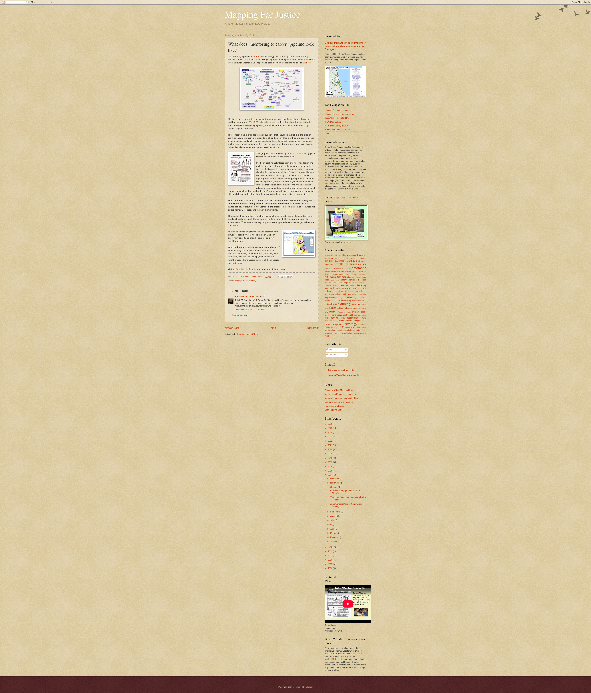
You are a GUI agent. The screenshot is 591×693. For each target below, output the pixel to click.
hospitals (362, 280)
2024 (330, 432)
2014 (330, 475)
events (333, 277)
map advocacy (353, 288)
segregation (352, 317)
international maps (359, 283)
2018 (330, 458)
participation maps (359, 300)
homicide (352, 280)
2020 (330, 449)
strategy (252, 281)
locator (341, 288)
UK (354, 330)
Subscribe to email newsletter (338, 129)
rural (327, 318)
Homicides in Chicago (334, 406)
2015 (330, 471)
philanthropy (331, 304)
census (363, 261)
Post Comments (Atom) (247, 334)
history (344, 280)
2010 (330, 560)
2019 (330, 454)
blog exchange (349, 255)
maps (335, 298)
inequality (347, 282)
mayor (341, 298)
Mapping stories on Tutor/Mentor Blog (341, 398)
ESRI (327, 277)
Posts (331, 349)
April (332, 529)
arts (339, 255)
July (332, 520)
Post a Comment (239, 315)
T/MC (358, 327)
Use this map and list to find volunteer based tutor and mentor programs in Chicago (345, 46)
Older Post (312, 327)
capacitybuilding (352, 261)
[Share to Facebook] (287, 276)
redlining (357, 315)
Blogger (309, 687)
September (335, 512)
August (333, 516)
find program (356, 277)
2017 (330, 462)
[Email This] (278, 276)
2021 (330, 445)
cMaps (333, 264)
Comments (333, 355)
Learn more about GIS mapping (339, 402)
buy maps (339, 261)
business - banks (332, 258)
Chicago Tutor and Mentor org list (339, 114)
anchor (327, 255)
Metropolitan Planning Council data (340, 394)
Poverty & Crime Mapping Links (339, 390)
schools (334, 317)
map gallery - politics (356, 294)
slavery (335, 321)
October (334, 487)
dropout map (352, 274)
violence (329, 333)
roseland (363, 315)
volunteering (360, 333)
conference (337, 268)
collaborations (347, 264)
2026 (330, 424)
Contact (328, 133)
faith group (342, 277)
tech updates (330, 330)
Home (272, 327)
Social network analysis (350, 320)
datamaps (359, 268)
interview (328, 285)
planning (344, 304)
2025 (330, 428)
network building (332, 300)
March (333, 533)
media (348, 297)
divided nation (331, 274)
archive (334, 255)
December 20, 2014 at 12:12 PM (249, 309)
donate (342, 274)
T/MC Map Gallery (333, 122)
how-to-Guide (337, 283)
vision (337, 333)
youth (327, 336)
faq (349, 277)
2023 (330, 436)
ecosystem (362, 274)
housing (328, 283)
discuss (355, 271)
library (335, 288)
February (334, 537)
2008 (330, 568)
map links (329, 298)
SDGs (343, 318)
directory (340, 271)
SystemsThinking (332, 327)
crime (347, 268)
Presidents (341, 312)
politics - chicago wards (347, 308)
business (361, 255)
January (334, 542)
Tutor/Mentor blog (244, 269)
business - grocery (348, 258)
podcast (363, 304)
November (335, 483)
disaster (348, 271)
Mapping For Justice (262, 14)
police (327, 308)
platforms (356, 304)
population (362, 308)
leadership (361, 285)
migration (357, 298)
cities (327, 264)
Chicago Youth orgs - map (336, 110)
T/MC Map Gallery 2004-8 (336, 126)
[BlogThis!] (281, 276)
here (308, 63)
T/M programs (347, 327)
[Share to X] (284, 276)
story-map (337, 324)
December (335, 479)
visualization (347, 333)
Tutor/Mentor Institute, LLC (337, 118)
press (349, 312)
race (351, 314)
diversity (362, 271)
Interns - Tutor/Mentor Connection (344, 375)
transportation (347, 330)
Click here (336, 659)
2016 (330, 466)
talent (364, 327)
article (256, 56)
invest (334, 285)
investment (343, 285)
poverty (330, 311)
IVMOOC (353, 285)
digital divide (330, 271)
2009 (330, 564)
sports (364, 321)
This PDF (253, 122)
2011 (330, 555)
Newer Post (232, 327)
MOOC (363, 298)
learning (328, 288)
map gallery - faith (338, 294)
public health (342, 315)
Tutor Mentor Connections (247, 296)
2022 (330, 441)
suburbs (363, 324)
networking (346, 300)
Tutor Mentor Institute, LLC (341, 370)
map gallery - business (342, 291)
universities (361, 330)
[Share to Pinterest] (290, 276)
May (332, 524)
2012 (330, 551)
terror (339, 330)
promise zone (330, 315)
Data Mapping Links (333, 410)
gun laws (335, 280)
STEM (327, 324)
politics (332, 308)
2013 (330, 547)
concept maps (241, 281)
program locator (359, 312)
